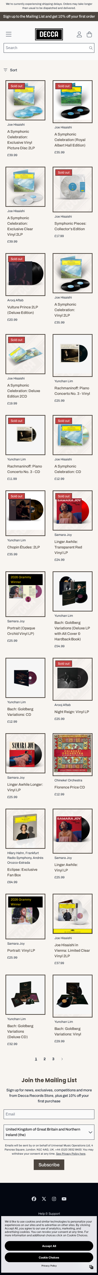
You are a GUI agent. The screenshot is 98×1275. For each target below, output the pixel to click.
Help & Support (49, 1213)
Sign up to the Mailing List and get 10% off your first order (49, 16)
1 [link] (36, 1059)
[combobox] (49, 48)
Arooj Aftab (15, 300)
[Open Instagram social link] (54, 1199)
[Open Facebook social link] (34, 1199)
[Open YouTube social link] (64, 1199)
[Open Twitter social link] (44, 1199)
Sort (13, 70)
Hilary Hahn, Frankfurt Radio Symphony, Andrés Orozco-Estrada (25, 857)
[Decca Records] (49, 34)
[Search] (90, 48)
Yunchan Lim (63, 381)
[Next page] (62, 1059)
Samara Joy (63, 535)
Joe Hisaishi (16, 124)
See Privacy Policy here (70, 1153)
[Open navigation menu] (9, 34)
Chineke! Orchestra (68, 780)
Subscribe (49, 1164)
